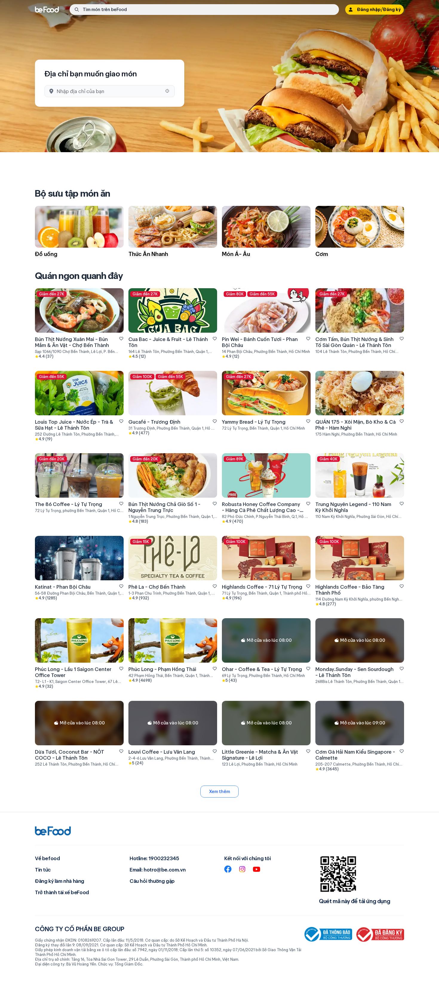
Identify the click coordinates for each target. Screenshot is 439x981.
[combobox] (109, 91)
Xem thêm (219, 791)
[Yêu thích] (121, 338)
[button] (204, 9)
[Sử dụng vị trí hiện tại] (167, 91)
